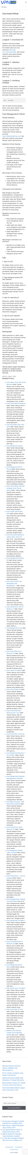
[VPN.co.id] (8, 2)
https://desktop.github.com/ (11, 136)
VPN (13, 1152)
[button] (26, 2)
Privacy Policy (14, 1149)
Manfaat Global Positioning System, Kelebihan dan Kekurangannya (11, 1068)
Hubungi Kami (9, 1147)
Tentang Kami (19, 1147)
